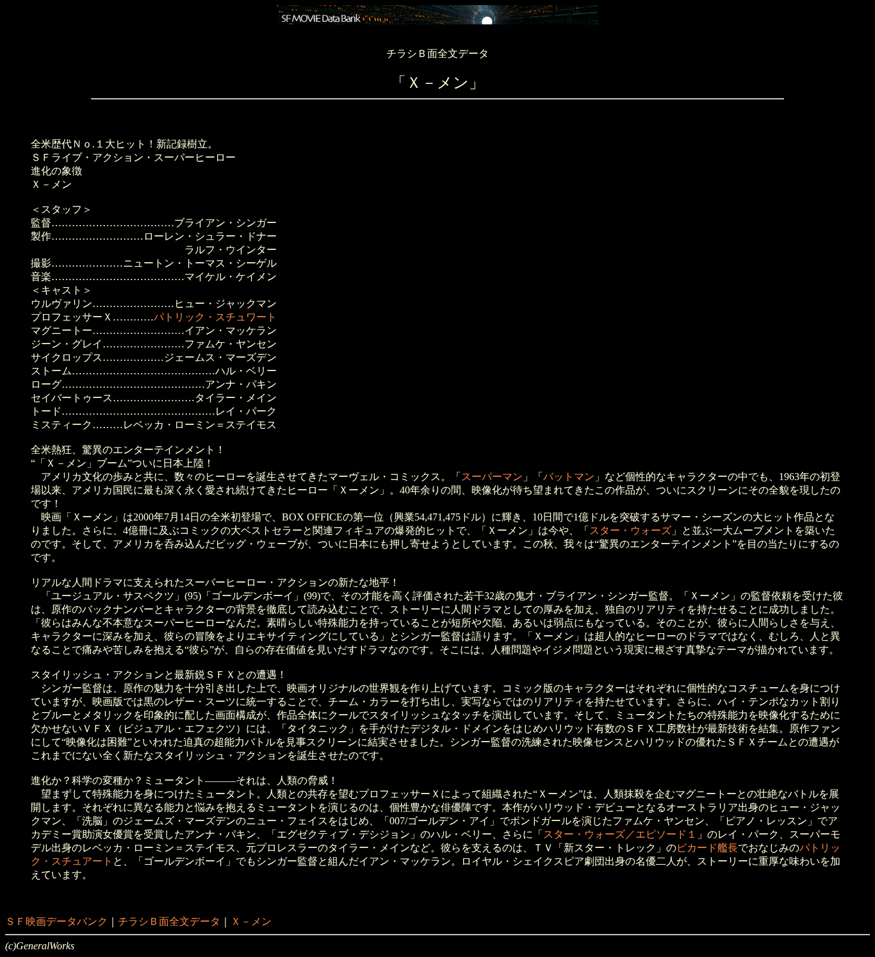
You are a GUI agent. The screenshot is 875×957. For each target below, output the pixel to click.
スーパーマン (492, 476)
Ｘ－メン (251, 921)
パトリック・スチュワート (215, 317)
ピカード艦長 (707, 847)
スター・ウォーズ (630, 530)
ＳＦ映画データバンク (56, 921)
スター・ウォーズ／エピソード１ (620, 834)
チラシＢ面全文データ (169, 921)
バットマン (568, 476)
